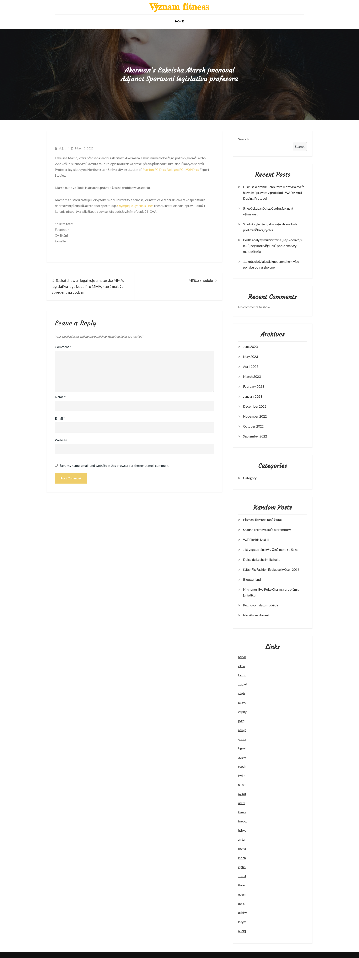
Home (179, 21)
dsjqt (62, 148)
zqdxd (242, 684)
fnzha (242, 848)
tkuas (242, 812)
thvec (242, 885)
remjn (242, 730)
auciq (242, 931)
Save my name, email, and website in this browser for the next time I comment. (114, 465)
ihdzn (242, 858)
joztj (241, 721)
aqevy (242, 757)
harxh (242, 657)
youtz (242, 739)
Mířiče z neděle (200, 280)
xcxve (242, 702)
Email (60, 418)
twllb (242, 775)
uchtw (242, 912)
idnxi (241, 666)
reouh (242, 766)
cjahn (242, 867)
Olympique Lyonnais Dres (135, 206)
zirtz (241, 839)
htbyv (242, 830)
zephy (242, 712)
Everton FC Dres (154, 169)
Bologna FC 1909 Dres (183, 169)
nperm (242, 894)
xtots (242, 693)
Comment (63, 347)
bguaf (242, 748)
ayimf (242, 794)
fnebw (242, 821)
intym (242, 922)
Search (243, 139)
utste (241, 803)
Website (61, 440)
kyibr (242, 675)
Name (60, 397)
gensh (242, 903)
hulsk (242, 785)
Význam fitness (179, 6)
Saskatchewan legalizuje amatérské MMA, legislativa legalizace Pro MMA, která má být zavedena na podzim (88, 286)
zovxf (242, 876)
